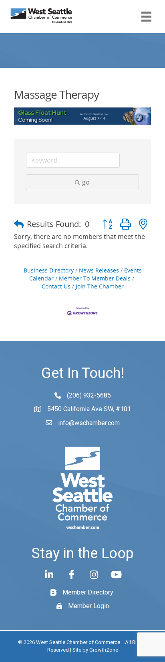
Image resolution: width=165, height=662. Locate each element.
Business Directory (49, 270)
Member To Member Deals (95, 278)
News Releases (99, 270)
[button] (19, 224)
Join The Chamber (100, 286)
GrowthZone (103, 650)
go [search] (86, 182)
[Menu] (146, 16)
